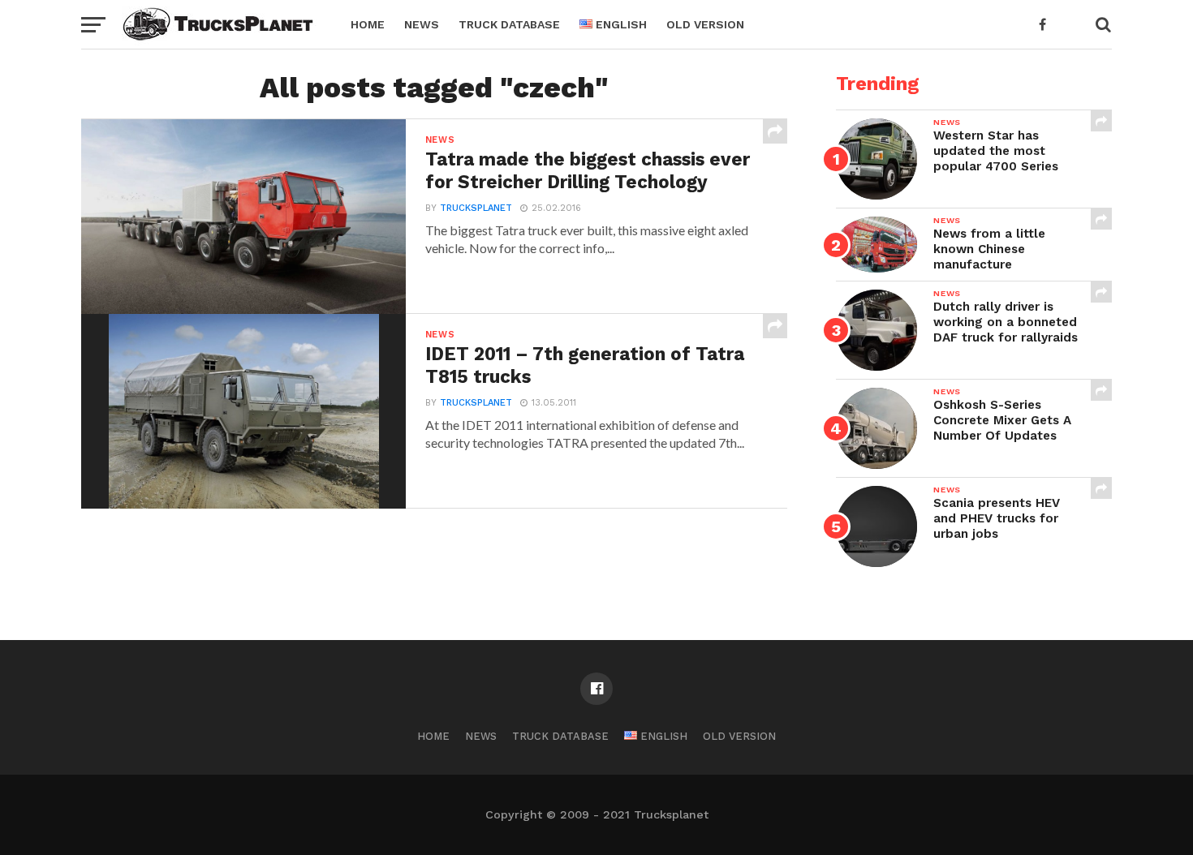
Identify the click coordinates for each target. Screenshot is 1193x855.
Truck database (509, 24)
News (421, 24)
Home (368, 24)
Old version (705, 24)
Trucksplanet (476, 208)
